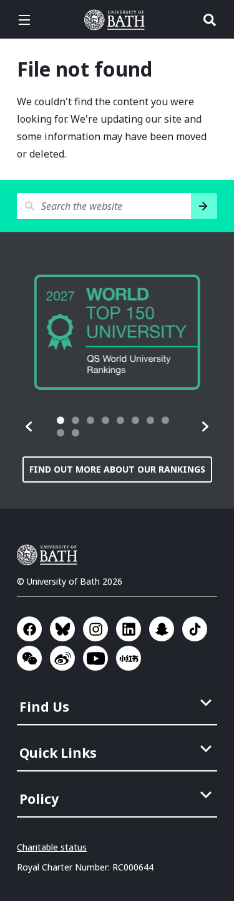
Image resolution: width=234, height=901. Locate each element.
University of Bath (117, 20)
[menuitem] (118, 703)
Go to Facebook (29, 628)
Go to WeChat (29, 658)
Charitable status (52, 847)
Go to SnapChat (161, 628)
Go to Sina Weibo (62, 658)
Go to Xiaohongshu (128, 658)
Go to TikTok (194, 628)
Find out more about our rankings (117, 469)
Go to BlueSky (62, 628)
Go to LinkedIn (128, 628)
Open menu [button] (24, 20)
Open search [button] (210, 20)
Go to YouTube (95, 658)
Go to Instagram (95, 628)
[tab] (60, 420)
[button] (29, 426)
